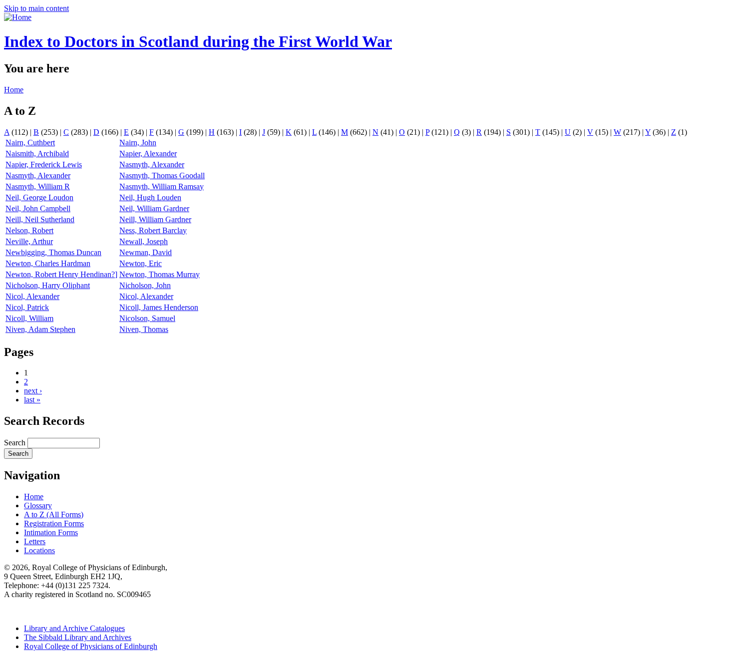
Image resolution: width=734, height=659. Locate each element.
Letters (34, 541)
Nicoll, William (29, 318)
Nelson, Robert (29, 230)
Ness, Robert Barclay (153, 230)
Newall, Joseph (143, 241)
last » (32, 399)
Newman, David (145, 252)
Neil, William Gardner (154, 208)
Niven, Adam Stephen (40, 329)
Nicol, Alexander (32, 296)
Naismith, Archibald (37, 153)
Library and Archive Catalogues (74, 628)
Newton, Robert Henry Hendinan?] (61, 274)
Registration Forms (54, 523)
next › (33, 390)
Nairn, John (137, 142)
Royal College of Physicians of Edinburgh (90, 646)
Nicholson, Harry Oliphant (47, 285)
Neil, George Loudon (39, 197)
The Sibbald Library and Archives (77, 637)
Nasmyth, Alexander (151, 164)
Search (15, 442)
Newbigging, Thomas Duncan (53, 252)
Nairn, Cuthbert (30, 142)
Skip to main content (36, 8)
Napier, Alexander (148, 153)
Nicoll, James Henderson (158, 307)
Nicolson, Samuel (147, 318)
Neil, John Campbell (37, 208)
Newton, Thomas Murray (159, 274)
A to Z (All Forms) (53, 514)
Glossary (38, 505)
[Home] (17, 17)
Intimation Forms (51, 532)
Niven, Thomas (143, 329)
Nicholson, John (145, 285)
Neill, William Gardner (155, 219)
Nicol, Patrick (27, 307)
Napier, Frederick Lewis (43, 164)
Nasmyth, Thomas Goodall (162, 175)
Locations (39, 550)
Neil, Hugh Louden (150, 197)
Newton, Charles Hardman (47, 263)
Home (13, 89)
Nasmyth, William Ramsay (161, 186)
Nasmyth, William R (37, 186)
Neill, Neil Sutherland (39, 219)
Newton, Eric (140, 263)
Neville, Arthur (29, 241)
